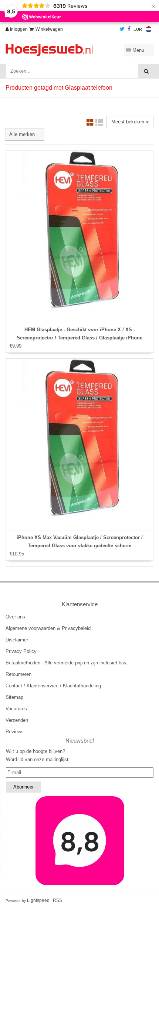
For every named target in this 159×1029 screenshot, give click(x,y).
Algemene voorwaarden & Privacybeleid (48, 628)
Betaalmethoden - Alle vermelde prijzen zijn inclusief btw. (66, 662)
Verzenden (17, 720)
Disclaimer (17, 640)
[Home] (53, 50)
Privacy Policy (21, 651)
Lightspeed (38, 900)
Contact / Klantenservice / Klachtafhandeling (53, 685)
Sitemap (14, 697)
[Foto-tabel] (90, 123)
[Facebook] (129, 29)
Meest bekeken (128, 122)
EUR (137, 29)
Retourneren (18, 674)
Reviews (15, 731)
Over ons (15, 617)
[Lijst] (99, 123)
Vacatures (16, 708)
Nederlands (149, 29)
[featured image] (79, 840)
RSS (57, 900)
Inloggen (18, 29)
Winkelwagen (49, 29)
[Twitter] (122, 29)
